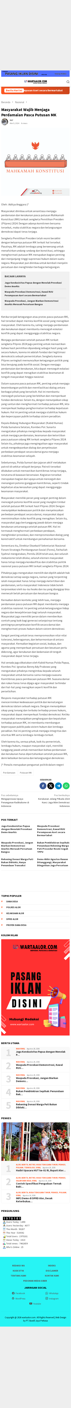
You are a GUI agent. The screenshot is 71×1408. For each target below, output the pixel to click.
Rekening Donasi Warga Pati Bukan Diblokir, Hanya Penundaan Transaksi (17, 862)
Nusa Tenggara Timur (47, 1164)
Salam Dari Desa (23, 1181)
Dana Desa (12, 901)
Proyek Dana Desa (16, 925)
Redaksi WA (18, 1265)
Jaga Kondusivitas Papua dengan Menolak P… (40, 1053)
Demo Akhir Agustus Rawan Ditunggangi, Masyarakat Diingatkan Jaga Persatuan (52, 862)
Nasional (20, 1048)
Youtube (37, 1303)
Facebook (20, 1293)
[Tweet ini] (50, 785)
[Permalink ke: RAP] (4, 121)
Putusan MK (26, 772)
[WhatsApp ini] (66, 785)
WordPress (20, 1298)
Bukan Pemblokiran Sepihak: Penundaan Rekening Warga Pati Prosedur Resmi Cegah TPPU (53, 847)
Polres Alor (13, 907)
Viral (38, 1167)
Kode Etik (18, 1270)
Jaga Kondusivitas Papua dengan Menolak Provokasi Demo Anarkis (16, 829)
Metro (32, 1164)
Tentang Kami (18, 1275)
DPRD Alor (12, 919)
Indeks (52, 1265)
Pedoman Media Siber (35, 1280)
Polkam (19, 1167)
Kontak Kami (52, 1275)
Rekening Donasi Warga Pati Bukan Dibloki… (36, 1106)
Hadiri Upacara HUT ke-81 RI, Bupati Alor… (41, 1170)
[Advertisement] (35, 35)
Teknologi (29, 1167)
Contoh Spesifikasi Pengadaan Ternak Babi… (38, 1185)
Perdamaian (9, 772)
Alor (18, 1164)
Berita (24, 1164)
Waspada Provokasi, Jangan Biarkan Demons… (37, 1080)
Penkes (61, 1164)
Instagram (54, 1298)
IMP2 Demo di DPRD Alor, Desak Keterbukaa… (34, 1200)
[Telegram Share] (58, 785)
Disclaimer (52, 1270)
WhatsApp (53, 1293)
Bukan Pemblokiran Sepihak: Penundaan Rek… (40, 1093)
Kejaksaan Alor (15, 913)
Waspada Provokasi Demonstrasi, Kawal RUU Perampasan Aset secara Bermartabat (51, 830)
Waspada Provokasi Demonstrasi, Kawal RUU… (39, 1066)
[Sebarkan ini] (43, 785)
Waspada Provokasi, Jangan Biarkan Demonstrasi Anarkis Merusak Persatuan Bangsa (17, 847)
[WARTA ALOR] (35, 81)
